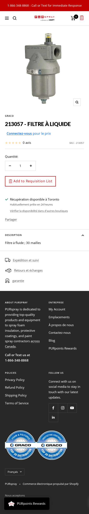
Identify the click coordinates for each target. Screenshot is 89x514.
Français (13, 472)
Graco (9, 115)
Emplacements (59, 317)
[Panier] (73, 18)
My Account (57, 309)
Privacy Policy (15, 380)
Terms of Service (17, 403)
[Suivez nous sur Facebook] (53, 408)
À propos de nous (61, 325)
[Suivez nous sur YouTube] (72, 408)
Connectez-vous (19, 133)
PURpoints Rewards (63, 348)
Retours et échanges (28, 270)
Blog (52, 340)
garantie (18, 281)
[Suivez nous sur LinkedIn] (53, 417)
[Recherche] (15, 18)
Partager (11, 219)
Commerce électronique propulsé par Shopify (51, 484)
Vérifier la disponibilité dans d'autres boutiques (39, 211)
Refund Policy (14, 387)
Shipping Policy (16, 395)
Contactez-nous (60, 332)
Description (13, 235)
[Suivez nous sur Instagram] (62, 408)
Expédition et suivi (26, 260)
